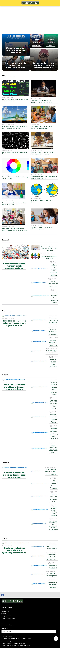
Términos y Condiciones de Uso (8, 618)
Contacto (3, 609)
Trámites (5, 463)
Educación (6, 240)
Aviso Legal (3, 613)
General (5, 375)
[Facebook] (2, 595)
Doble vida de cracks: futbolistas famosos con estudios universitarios (16, 638)
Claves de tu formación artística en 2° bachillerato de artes (13, 642)
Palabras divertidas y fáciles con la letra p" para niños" (13, 643)
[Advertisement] (30, 17)
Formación (6, 311)
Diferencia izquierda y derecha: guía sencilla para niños (13, 640)
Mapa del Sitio (4, 616)
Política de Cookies (5, 611)
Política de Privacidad (6, 615)
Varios (4, 538)
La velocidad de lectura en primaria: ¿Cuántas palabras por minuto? (15, 645)
